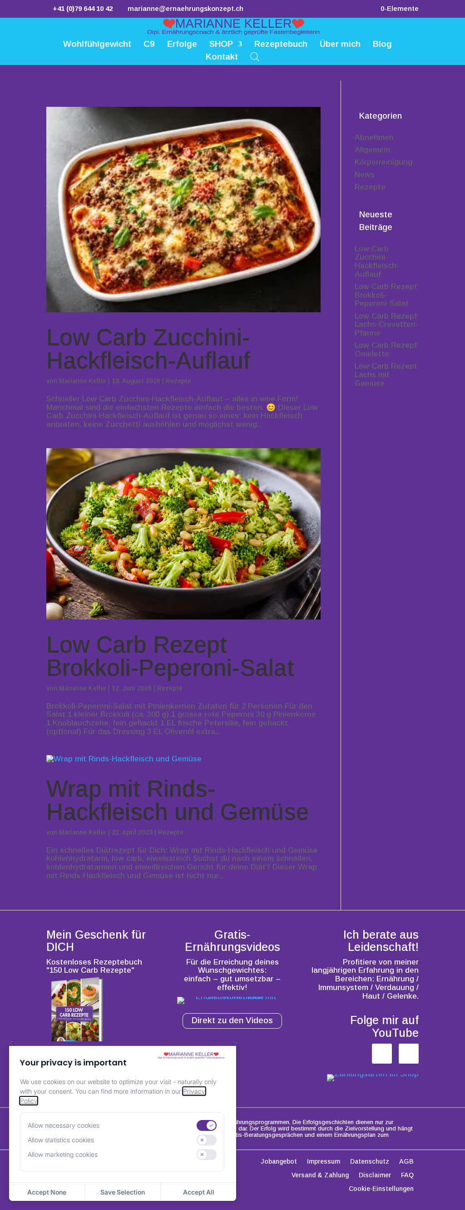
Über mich (340, 45)
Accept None (46, 1192)
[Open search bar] (254, 56)
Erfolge (182, 45)
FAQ (407, 1175)
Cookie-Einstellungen (381, 1188)
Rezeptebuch (280, 45)
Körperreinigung (383, 162)
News (365, 174)
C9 (149, 45)
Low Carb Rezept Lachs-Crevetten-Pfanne (386, 324)
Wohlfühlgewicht (97, 45)
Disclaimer (375, 1175)
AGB (406, 1161)
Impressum (323, 1161)
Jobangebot (279, 1161)
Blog (382, 45)
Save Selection (122, 1192)
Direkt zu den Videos (232, 1020)
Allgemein (372, 149)
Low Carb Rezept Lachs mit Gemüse (386, 374)
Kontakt (222, 57)
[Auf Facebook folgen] (382, 1054)
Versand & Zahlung (320, 1175)
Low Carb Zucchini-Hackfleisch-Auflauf (148, 349)
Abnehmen (374, 137)
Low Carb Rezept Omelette (386, 349)
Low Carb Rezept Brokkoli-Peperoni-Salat (170, 656)
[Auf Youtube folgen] (409, 1054)
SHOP (221, 45)
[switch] (207, 1125)
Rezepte (178, 381)
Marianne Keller (82, 381)
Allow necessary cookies (63, 1125)
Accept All (198, 1192)
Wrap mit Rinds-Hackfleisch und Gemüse (177, 800)
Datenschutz (369, 1161)
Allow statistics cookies (61, 1140)
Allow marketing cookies (63, 1154)
